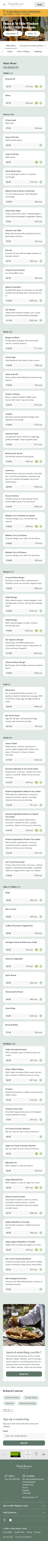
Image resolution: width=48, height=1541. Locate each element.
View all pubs (8, 1537)
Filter (30, 33)
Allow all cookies (24, 805)
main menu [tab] (11, 45)
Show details (35, 798)
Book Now (24, 1374)
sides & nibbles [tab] (23, 51)
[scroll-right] (45, 45)
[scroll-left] (2, 51)
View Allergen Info (11, 67)
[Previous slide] (5, 1454)
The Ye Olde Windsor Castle (15, 1505)
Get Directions (28, 1497)
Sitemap (37, 1532)
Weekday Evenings (27, 1403)
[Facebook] (4, 1520)
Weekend (9, 1403)
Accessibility (7, 1532)
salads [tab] (10, 51)
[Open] (4, 4)
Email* (5, 1431)
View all (6, 1410)
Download (11, 33)
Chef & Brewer (10, 1512)
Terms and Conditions (23, 1537)
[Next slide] (43, 1454)
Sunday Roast (31, 1397)
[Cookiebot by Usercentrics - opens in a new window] (35, 726)
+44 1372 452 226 (12, 1479)
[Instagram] (10, 1520)
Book (39, 4)
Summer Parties (12, 1397)
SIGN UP (24, 1443)
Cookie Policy (19, 1532)
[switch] (42, 774)
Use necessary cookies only (24, 813)
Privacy (29, 1532)
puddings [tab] (38, 51)
